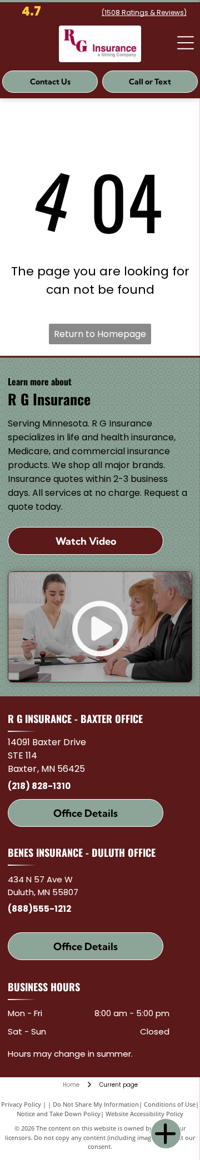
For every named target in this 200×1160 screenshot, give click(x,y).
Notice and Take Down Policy (59, 1113)
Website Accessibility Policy (144, 1113)
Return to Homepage (100, 334)
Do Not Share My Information (96, 1104)
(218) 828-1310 (39, 786)
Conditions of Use (170, 1104)
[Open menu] (185, 42)
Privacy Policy (21, 1104)
